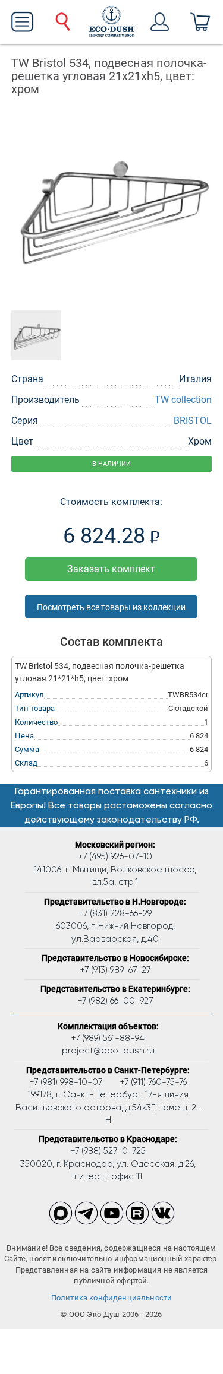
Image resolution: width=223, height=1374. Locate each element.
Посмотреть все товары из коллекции (111, 607)
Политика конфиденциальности (111, 1297)
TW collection (183, 399)
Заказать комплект (111, 569)
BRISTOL (193, 420)
